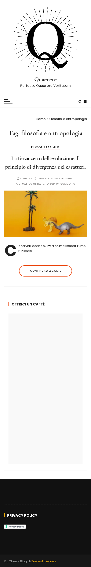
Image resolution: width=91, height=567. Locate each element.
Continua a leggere (45, 271)
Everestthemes (44, 561)
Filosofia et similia (45, 147)
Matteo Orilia (31, 184)
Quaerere (45, 79)
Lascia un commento (61, 184)
